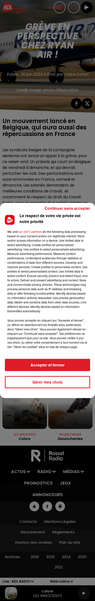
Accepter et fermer (47, 365)
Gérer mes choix (47, 382)
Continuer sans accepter (67, 208)
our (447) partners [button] (30, 231)
